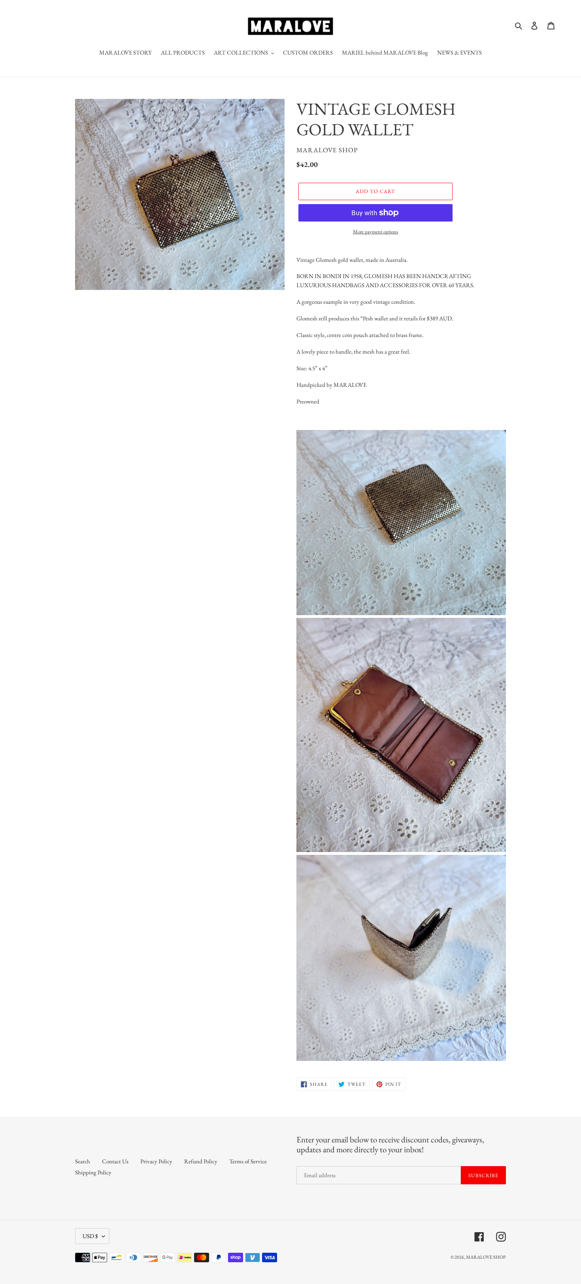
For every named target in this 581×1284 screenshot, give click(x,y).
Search (82, 1161)
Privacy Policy (156, 1161)
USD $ (90, 1236)
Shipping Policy (93, 1172)
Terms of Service (248, 1161)
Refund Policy (200, 1161)
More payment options (375, 231)
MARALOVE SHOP (486, 1257)
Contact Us (115, 1161)
